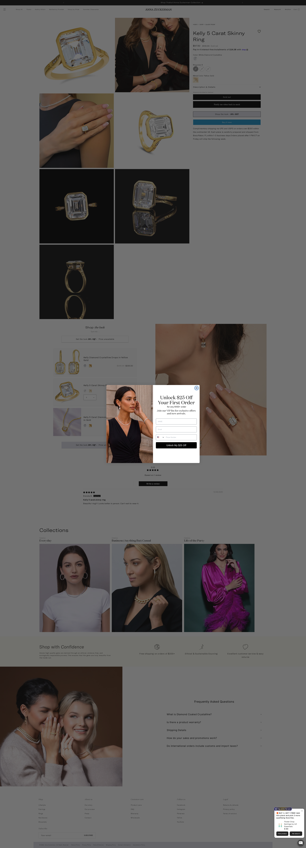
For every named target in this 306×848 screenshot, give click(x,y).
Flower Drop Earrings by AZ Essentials (290, 824)
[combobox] (160, 437)
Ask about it (296, 833)
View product (282, 833)
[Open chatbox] (300, 843)
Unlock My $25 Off (176, 445)
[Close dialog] (196, 388)
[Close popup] (302, 810)
